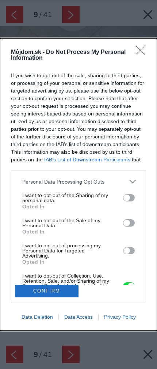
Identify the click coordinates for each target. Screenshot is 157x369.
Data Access (78, 317)
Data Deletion (37, 317)
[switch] (129, 197)
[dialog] (78, 184)
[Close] (143, 52)
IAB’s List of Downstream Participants (87, 159)
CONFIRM (46, 291)
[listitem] (78, 181)
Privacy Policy (120, 317)
